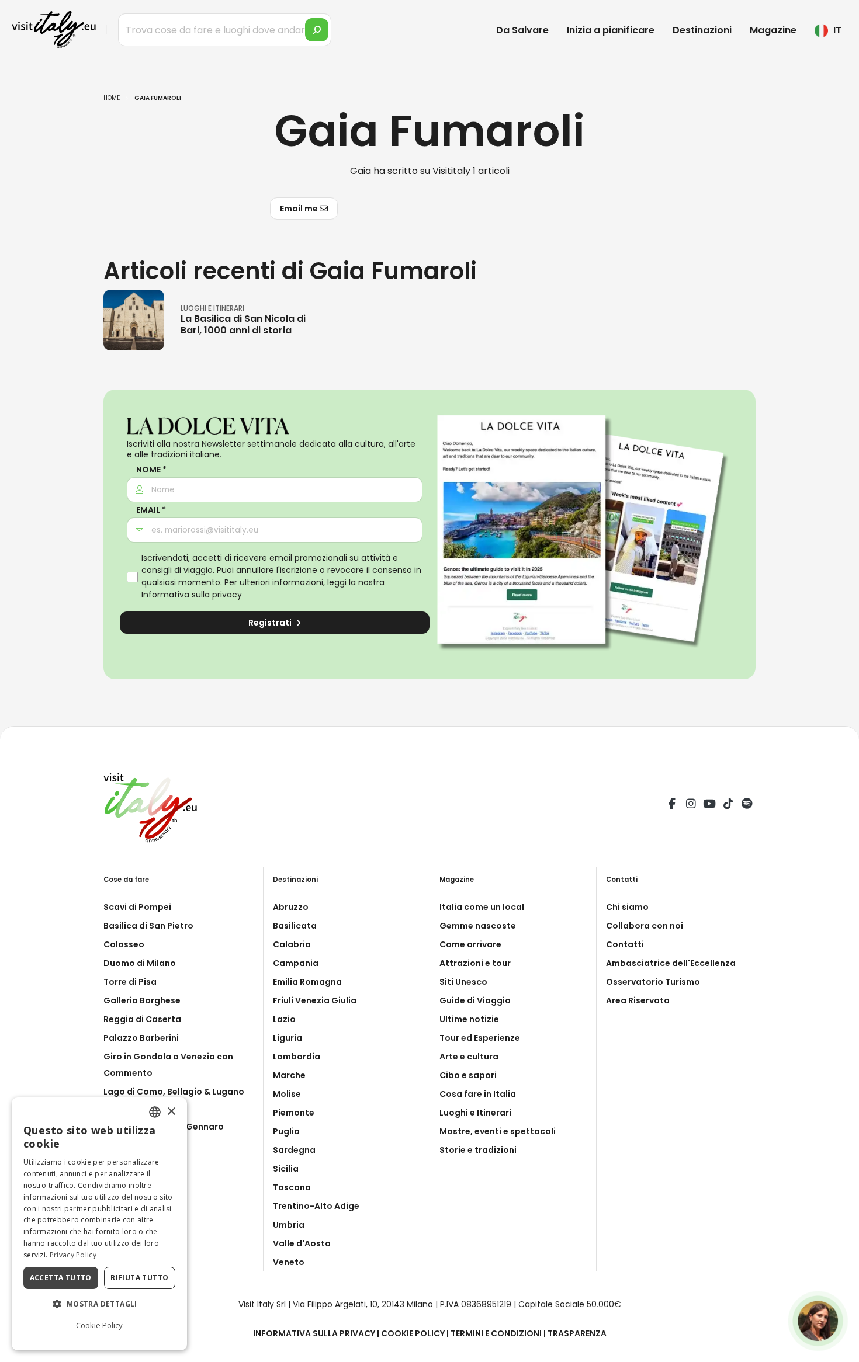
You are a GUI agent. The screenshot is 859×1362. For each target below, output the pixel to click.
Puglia (286, 1131)
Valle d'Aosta (302, 1243)
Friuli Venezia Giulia (314, 1000)
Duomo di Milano (139, 963)
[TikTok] (728, 805)
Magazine (773, 30)
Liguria (287, 1038)
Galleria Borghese (142, 1000)
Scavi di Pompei (137, 907)
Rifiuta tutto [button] (139, 1278)
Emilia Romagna (307, 982)
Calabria (292, 944)
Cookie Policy (413, 1333)
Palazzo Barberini (141, 1038)
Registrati (270, 622)
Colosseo (123, 944)
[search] (316, 29)
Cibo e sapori (468, 1075)
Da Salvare (522, 30)
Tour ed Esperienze (479, 1038)
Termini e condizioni (496, 1333)
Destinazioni (702, 30)
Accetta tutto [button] (61, 1278)
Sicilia (286, 1169)
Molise (287, 1094)
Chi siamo (627, 907)
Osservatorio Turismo (653, 982)
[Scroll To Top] (838, 1349)
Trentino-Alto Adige (316, 1206)
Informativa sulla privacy (191, 594)
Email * (151, 510)
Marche (289, 1075)
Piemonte (293, 1112)
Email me (300, 208)
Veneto (288, 1262)
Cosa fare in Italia (477, 1094)
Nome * (151, 470)
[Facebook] (672, 805)
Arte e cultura (468, 1056)
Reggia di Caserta (142, 1019)
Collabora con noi (644, 926)
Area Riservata (638, 1000)
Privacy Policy (73, 1255)
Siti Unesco (463, 982)
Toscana (292, 1187)
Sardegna (294, 1150)
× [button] (171, 1111)
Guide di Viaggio (475, 1000)
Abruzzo (291, 907)
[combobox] (155, 1112)
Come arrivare (470, 944)
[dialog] (99, 1223)
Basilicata (295, 926)
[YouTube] (709, 805)
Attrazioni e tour (475, 963)
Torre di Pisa (130, 982)
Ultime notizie (469, 1019)
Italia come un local (481, 907)
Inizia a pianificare (610, 30)
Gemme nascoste (477, 926)
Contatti (625, 944)
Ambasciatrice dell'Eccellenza (671, 963)
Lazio (284, 1019)
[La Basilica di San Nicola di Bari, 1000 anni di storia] (133, 319)
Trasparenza (577, 1333)
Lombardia (296, 1056)
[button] (99, 1304)
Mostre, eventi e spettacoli (497, 1131)
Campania (295, 963)
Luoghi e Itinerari (475, 1112)
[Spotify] (747, 805)
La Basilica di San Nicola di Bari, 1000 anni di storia (243, 324)
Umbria (288, 1225)
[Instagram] (691, 805)
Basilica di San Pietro (148, 926)
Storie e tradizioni (478, 1150)
